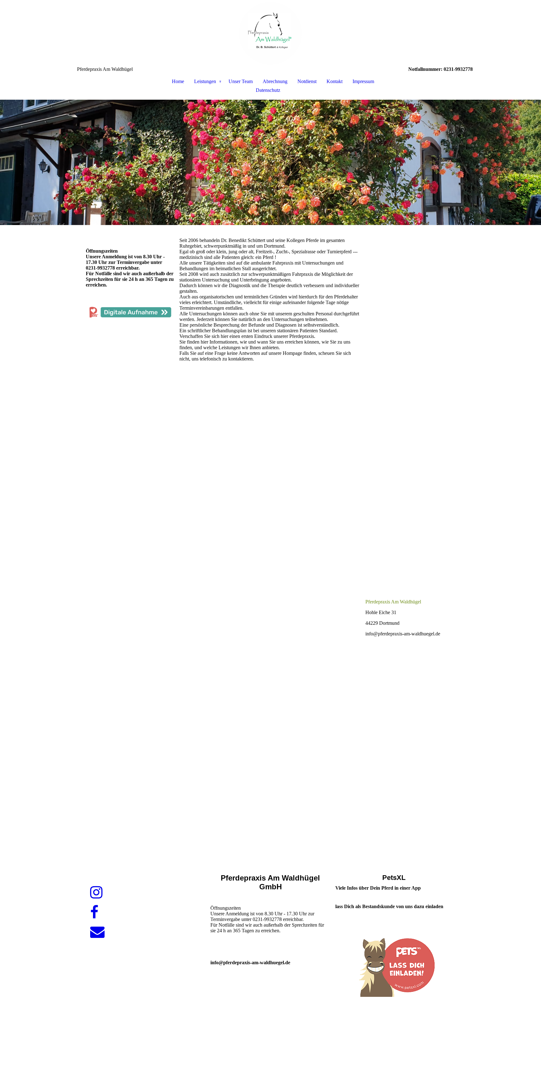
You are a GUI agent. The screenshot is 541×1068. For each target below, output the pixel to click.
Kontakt (335, 81)
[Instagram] (96, 893)
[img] (270, 33)
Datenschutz (268, 90)
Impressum (363, 81)
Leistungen (205, 81)
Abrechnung (275, 81)
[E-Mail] (97, 932)
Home (178, 81)
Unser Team (241, 81)
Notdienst (307, 81)
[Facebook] (94, 912)
